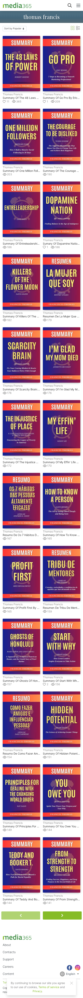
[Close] (71, 983)
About (7, 945)
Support (8, 959)
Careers (8, 966)
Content (8, 974)
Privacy (37, 991)
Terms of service (48, 987)
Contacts (9, 952)
